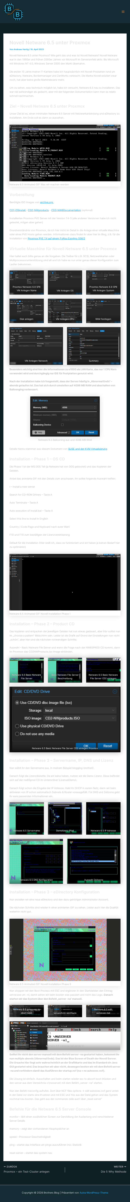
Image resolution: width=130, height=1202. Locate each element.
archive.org (47, 202)
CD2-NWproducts (38, 210)
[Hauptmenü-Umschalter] (123, 11)
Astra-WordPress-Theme (94, 1192)
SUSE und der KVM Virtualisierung (87, 448)
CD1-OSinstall (17, 210)
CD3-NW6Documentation (66, 210)
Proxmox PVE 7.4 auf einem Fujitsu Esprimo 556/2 (56, 238)
